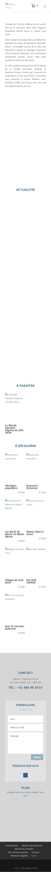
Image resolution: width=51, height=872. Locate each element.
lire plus (11, 259)
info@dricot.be (25, 709)
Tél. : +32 (25, 687)
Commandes (12, 845)
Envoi (37, 757)
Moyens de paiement (32, 845)
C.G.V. (34, 855)
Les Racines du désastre (21, 337)
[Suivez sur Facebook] (25, 775)
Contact (36, 852)
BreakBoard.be (30, 868)
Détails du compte (24, 848)
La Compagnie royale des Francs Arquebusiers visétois (25, 284)
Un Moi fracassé (25, 103)
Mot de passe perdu (18, 852)
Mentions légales (19, 855)
